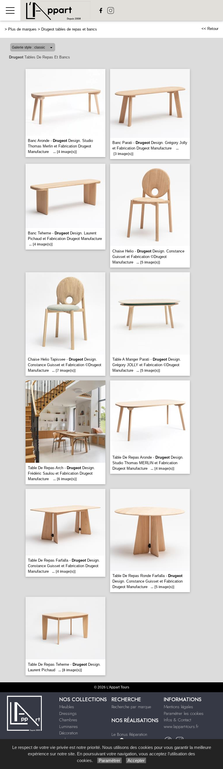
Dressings (68, 713)
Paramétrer (109, 760)
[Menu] (10, 10)
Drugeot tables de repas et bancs (69, 29)
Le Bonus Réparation (129, 734)
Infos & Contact (177, 720)
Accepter (136, 760)
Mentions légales (178, 707)
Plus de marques (22, 29)
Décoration (68, 733)
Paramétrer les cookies (184, 713)
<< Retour (210, 28)
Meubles (66, 707)
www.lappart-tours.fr (181, 726)
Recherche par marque (131, 707)
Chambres (68, 720)
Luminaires (68, 726)
